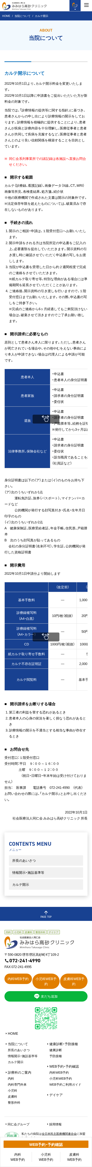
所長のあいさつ (24, 860)
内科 (11, 1078)
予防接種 (55, 1056)
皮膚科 (12, 1096)
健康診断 (55, 1050)
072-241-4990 (24, 960)
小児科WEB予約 (60, 1078)
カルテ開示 (20, 884)
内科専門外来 (17, 1084)
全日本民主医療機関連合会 (59, 1133)
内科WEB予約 (59, 1072)
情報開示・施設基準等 (28, 872)
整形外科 (14, 1102)
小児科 (12, 1090)
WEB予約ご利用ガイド (65, 1084)
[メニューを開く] (86, 5)
